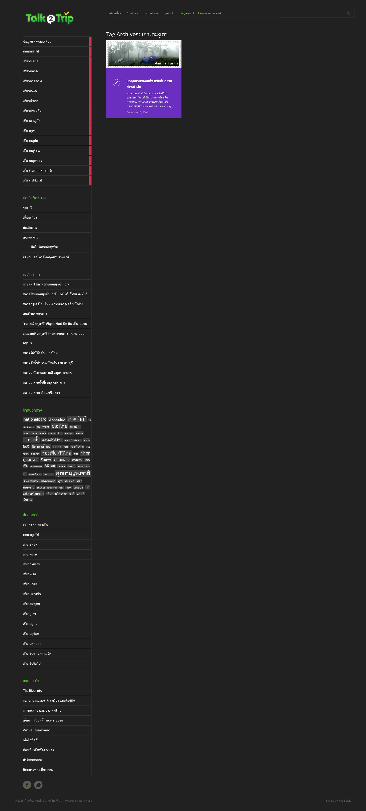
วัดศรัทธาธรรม (36, 466)
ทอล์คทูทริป (31, 534)
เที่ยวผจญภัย (31, 604)
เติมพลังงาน (30, 237)
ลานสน (77, 460)
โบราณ (28, 499)
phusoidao (56, 419)
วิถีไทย (50, 466)
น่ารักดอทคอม (32, 760)
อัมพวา (71, 466)
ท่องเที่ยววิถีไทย (56, 452)
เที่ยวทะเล (29, 574)
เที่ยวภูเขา (29, 614)
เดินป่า (78, 487)
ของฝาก (75, 427)
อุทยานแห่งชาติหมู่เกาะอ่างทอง (50, 488)
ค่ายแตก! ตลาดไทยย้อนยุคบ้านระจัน (47, 284)
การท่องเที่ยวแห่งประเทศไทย (42, 710)
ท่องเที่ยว (35, 454)
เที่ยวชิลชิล (30, 544)
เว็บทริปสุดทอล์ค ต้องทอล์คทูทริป (42, 800)
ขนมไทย (59, 426)
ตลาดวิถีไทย (41, 446)
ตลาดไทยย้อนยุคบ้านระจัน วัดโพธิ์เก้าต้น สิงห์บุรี (55, 294)
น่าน (76, 453)
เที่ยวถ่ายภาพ (31, 564)
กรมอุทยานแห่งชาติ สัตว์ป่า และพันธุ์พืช (49, 700)
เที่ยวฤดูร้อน (31, 634)
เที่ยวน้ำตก (30, 584)
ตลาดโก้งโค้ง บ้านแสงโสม (40, 353)
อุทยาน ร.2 (48, 474)
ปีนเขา (46, 460)
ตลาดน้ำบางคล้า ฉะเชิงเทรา (41, 393)
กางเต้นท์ (76, 419)
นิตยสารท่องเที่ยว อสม (38, 770)
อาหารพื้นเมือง (35, 474)
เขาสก (68, 488)
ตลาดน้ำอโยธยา (73, 440)
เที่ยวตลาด (30, 554)
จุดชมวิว (28, 208)
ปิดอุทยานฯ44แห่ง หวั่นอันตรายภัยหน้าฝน (149, 83)
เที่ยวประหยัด (32, 594)
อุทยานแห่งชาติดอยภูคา (39, 481)
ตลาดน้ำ (31, 439)
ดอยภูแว (69, 433)
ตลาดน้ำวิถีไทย (52, 440)
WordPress (85, 800)
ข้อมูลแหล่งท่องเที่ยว (36, 524)
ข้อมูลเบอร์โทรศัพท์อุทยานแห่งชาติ (46, 257)
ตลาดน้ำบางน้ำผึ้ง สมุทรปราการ (44, 383)
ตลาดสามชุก (60, 446)
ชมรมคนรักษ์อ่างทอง (36, 730)
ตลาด (79, 433)
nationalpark (35, 419)
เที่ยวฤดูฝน (30, 624)
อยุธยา (61, 466)
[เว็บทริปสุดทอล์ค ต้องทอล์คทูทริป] (49, 25)
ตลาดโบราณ (77, 446)
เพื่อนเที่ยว (30, 217)
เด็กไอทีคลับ (31, 740)
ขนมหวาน (43, 426)
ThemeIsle (345, 800)
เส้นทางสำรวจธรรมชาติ (60, 493)
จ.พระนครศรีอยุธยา (35, 433)
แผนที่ (80, 493)
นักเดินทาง (30, 227)
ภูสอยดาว (61, 459)
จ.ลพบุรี (51, 433)
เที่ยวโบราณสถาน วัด (37, 653)
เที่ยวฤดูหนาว (32, 644)
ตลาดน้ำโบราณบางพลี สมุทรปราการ (47, 373)
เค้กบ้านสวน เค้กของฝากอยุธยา (43, 720)
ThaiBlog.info (32, 690)
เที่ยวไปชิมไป (32, 663)
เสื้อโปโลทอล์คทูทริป (44, 247)
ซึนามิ (60, 433)
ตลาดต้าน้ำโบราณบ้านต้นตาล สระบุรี (48, 363)
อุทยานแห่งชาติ (73, 473)
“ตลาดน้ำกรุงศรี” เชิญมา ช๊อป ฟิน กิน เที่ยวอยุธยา (55, 324)
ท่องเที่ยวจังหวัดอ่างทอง (38, 750)
